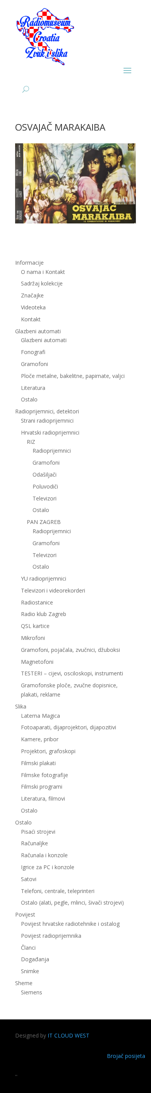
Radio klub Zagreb (43, 614)
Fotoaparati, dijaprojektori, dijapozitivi (68, 727)
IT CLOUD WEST (68, 1035)
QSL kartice (35, 626)
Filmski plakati (38, 763)
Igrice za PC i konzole (47, 867)
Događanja (35, 959)
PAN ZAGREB (44, 522)
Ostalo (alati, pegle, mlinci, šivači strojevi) (72, 902)
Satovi (28, 879)
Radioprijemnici (52, 450)
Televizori (45, 498)
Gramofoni (34, 364)
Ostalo (41, 510)
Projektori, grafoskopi (48, 751)
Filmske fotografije (44, 775)
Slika (20, 706)
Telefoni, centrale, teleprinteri (57, 891)
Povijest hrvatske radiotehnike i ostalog (70, 923)
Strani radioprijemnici (47, 420)
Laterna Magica (40, 715)
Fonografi (33, 352)
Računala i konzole (44, 855)
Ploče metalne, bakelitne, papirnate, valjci (73, 375)
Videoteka (33, 307)
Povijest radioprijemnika (51, 935)
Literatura (33, 387)
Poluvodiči (45, 486)
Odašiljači (45, 474)
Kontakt (31, 319)
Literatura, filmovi (43, 798)
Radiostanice (37, 602)
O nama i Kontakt (43, 271)
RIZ (31, 441)
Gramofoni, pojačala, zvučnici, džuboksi (70, 649)
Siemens (31, 992)
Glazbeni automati (44, 340)
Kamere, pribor (39, 739)
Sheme (24, 983)
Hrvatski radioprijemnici (50, 432)
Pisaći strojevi (38, 831)
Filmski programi (41, 786)
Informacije (29, 262)
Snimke (30, 971)
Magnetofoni (37, 661)
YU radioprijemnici (43, 578)
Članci (28, 947)
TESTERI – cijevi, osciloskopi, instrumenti (72, 673)
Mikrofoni (33, 637)
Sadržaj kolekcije (42, 283)
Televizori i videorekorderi (53, 590)
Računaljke (34, 843)
